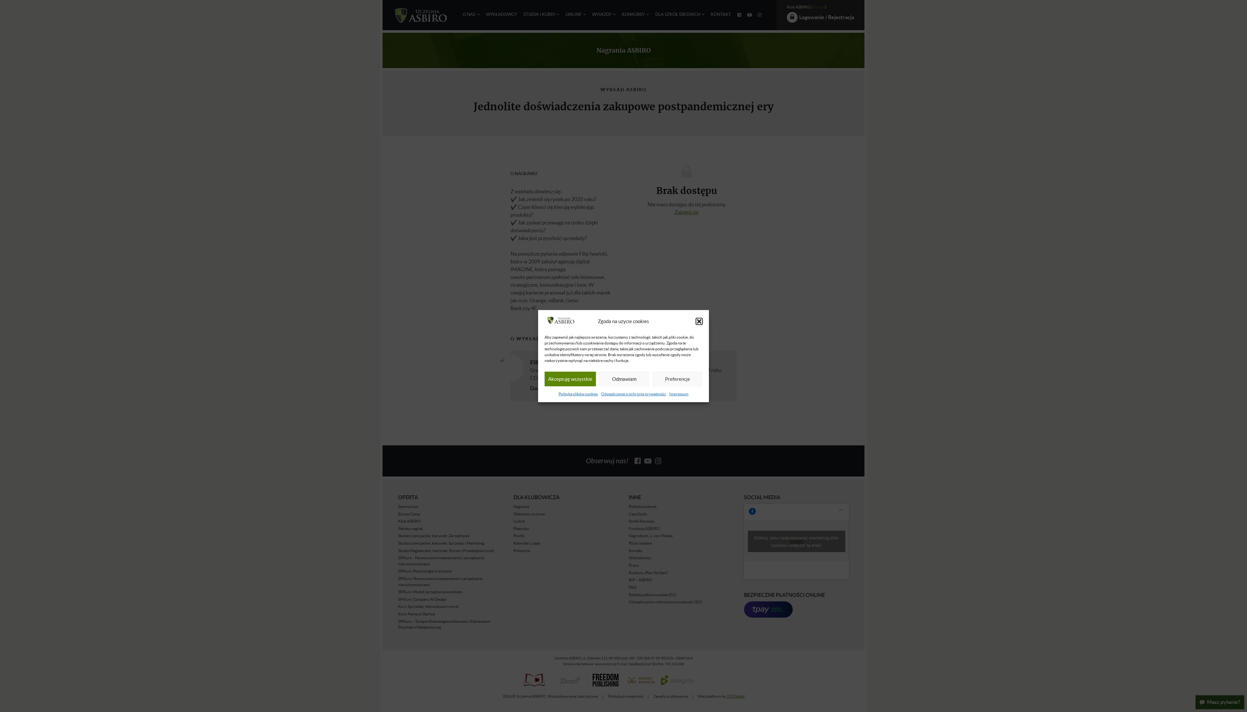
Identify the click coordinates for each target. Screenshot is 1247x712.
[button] (699, 321)
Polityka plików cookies (578, 394)
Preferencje (677, 379)
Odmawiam (624, 379)
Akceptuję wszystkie (570, 379)
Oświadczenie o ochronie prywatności (633, 394)
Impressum (678, 394)
